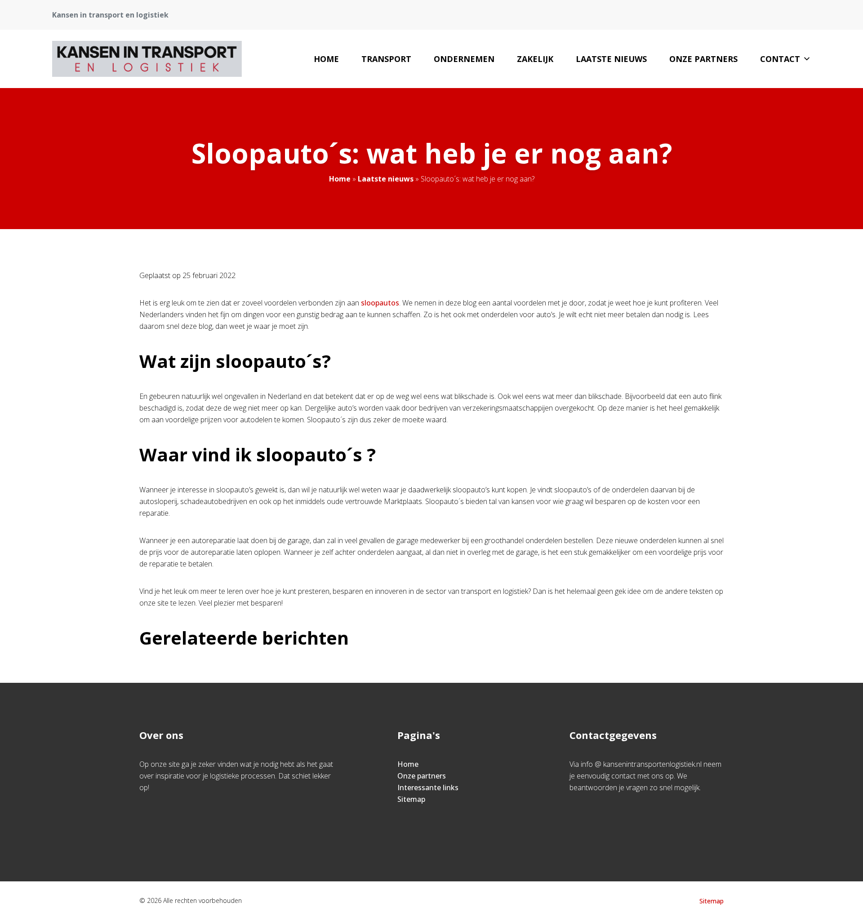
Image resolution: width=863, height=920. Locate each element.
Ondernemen (464, 58)
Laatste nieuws (611, 58)
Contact (780, 58)
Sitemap (411, 799)
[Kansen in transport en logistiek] (147, 59)
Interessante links (427, 787)
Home (326, 58)
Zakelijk (535, 58)
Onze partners (703, 58)
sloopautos (380, 303)
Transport (386, 58)
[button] (807, 59)
